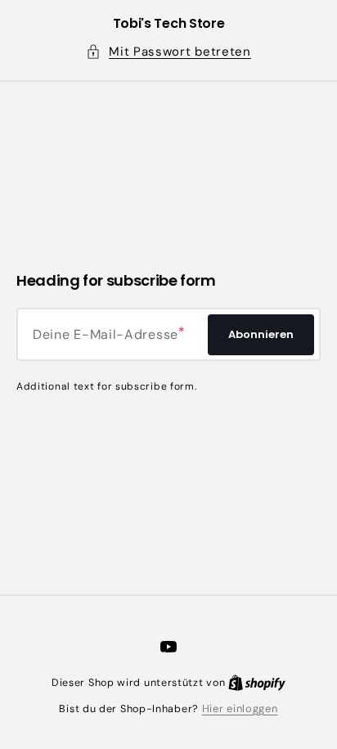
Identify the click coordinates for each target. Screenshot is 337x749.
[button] (168, 52)
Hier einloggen (240, 708)
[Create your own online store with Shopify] (256, 682)
